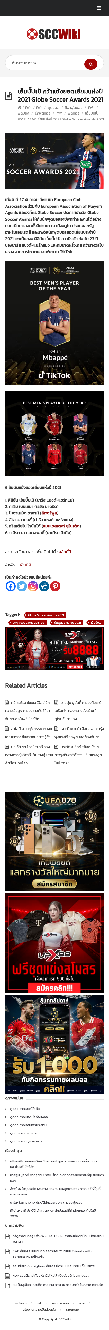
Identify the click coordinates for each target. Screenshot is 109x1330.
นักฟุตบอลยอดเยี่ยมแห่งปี (28, 623)
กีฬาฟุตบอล (74, 107)
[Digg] (44, 586)
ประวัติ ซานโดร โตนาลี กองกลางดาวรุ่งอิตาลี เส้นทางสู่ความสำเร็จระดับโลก (29, 755)
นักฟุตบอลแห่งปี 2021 (67, 623)
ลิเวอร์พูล (49, 513)
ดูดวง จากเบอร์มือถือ (25, 1108)
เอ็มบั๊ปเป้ (96, 623)
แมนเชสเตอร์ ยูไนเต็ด (61, 526)
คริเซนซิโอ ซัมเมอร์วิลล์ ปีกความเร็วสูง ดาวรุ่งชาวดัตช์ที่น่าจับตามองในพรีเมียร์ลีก (27, 711)
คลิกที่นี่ (65, 552)
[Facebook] (11, 586)
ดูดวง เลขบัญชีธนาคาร (26, 1141)
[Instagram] (33, 586)
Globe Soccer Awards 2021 (46, 615)
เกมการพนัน (60, 1303)
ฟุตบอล (53, 107)
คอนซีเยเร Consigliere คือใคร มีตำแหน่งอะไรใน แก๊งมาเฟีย (54, 1266)
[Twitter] (22, 586)
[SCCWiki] (54, 34)
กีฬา (28, 107)
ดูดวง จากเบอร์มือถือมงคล (29, 1116)
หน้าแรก (21, 1303)
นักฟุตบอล (43, 113)
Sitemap (72, 1309)
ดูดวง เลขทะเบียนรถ (24, 1133)
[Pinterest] (55, 586)
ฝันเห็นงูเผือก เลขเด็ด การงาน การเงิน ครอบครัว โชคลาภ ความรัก (58, 1284)
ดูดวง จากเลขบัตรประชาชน (29, 1125)
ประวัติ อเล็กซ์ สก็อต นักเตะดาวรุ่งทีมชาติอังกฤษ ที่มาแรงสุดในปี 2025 (78, 755)
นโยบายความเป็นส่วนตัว (39, 1309)
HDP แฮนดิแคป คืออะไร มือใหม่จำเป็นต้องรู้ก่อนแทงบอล (51, 1275)
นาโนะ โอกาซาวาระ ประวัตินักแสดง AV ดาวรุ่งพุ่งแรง (46, 1202)
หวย (82, 1303)
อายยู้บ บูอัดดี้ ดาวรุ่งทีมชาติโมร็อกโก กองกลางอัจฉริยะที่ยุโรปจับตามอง (78, 711)
